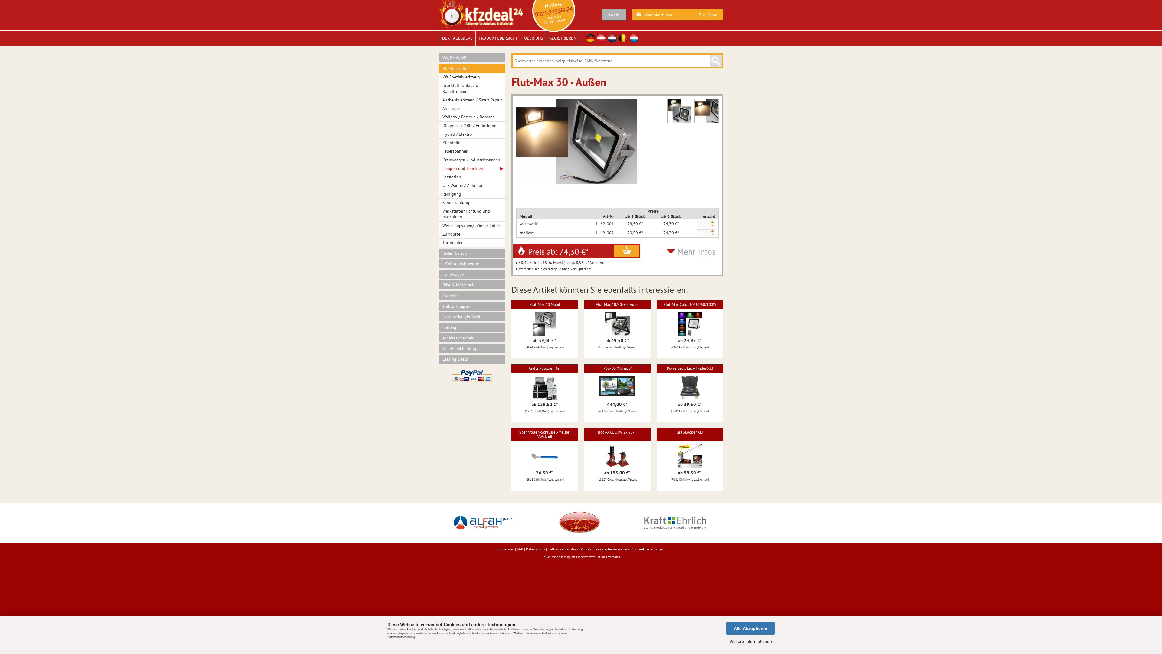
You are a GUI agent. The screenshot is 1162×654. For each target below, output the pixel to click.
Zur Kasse (708, 15)
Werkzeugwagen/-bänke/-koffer (471, 225)
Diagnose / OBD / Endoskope (469, 125)
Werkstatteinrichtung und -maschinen (467, 214)
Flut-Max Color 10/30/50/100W (690, 304)
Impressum (505, 549)
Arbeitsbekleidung (459, 348)
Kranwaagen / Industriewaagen (471, 160)
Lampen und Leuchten (462, 168)
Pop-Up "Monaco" (617, 368)
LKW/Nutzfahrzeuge (460, 263)
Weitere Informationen (750, 641)
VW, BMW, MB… (456, 58)
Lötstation (451, 177)
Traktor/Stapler (456, 306)
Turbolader (452, 242)
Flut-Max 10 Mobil (545, 304)
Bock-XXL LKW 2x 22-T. (617, 432)
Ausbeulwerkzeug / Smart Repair (472, 100)
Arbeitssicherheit (458, 338)
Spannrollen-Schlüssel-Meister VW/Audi (544, 434)
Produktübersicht (498, 38)
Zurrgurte (451, 234)
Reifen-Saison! (455, 253)
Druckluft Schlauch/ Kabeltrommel (460, 88)
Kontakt (586, 549)
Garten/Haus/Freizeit (461, 316)
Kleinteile (451, 142)
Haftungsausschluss (563, 549)
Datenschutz (535, 549)
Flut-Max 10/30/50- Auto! (617, 304)
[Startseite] (481, 13)
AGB (520, 549)
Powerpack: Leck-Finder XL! (690, 368)
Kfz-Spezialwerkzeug (461, 77)
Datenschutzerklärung (401, 637)
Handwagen (453, 274)
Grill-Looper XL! (690, 432)
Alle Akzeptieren (750, 628)
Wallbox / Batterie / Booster (468, 117)
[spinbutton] (703, 224)
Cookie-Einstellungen (648, 549)
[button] (712, 222)
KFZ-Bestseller (455, 68)
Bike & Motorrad (457, 285)
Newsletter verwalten (612, 549)
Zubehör (450, 295)
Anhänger (451, 108)
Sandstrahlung (455, 202)
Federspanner (455, 151)
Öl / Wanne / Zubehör (462, 185)
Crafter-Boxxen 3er (545, 368)
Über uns (533, 38)
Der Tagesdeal (457, 38)
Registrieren (562, 38)
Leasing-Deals (455, 359)
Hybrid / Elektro (457, 134)
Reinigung (451, 194)
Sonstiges (451, 327)
